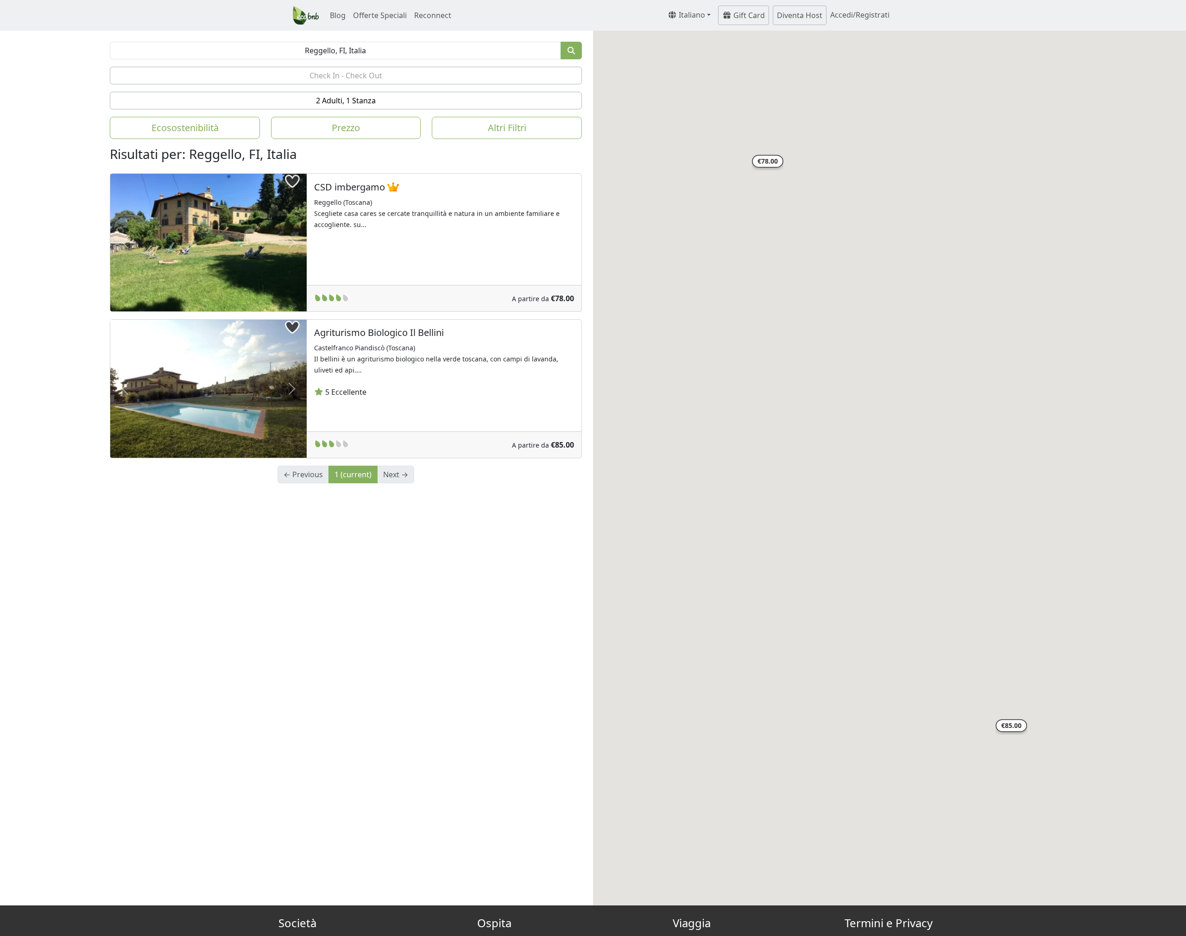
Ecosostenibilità (185, 127)
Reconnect (432, 15)
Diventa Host (799, 15)
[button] (767, 163)
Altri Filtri (507, 127)
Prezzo (346, 127)
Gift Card (748, 15)
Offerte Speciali (380, 15)
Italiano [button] (691, 15)
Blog (338, 15)
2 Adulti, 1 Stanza (346, 100)
